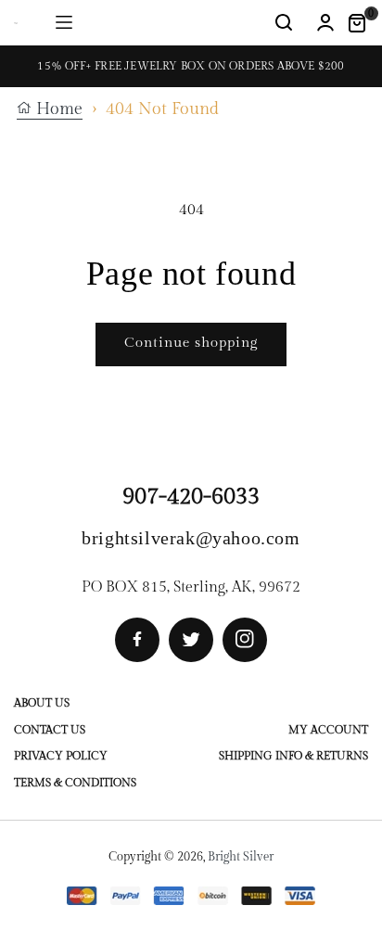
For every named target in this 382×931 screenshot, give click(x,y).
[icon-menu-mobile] (64, 22)
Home (57, 109)
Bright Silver (241, 856)
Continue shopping (191, 343)
